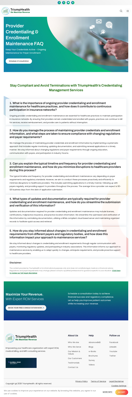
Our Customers (75, 358)
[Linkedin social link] (72, 2)
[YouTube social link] (68, 2)
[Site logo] (16, 11)
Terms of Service (98, 381)
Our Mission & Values (74, 352)
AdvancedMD (95, 342)
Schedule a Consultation (19, 61)
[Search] (121, 11)
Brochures (93, 355)
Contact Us (73, 367)
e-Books (92, 351)
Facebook (113, 342)
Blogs (91, 347)
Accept (121, 392)
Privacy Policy (82, 381)
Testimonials (73, 362)
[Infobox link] (66, 11)
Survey (92, 360)
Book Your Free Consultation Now (25, 308)
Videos (92, 364)
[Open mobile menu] (128, 11)
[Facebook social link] (59, 2)
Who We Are (73, 342)
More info (108, 392)
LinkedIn (113, 347)
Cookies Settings (118, 385)
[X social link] (63, 2)
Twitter (112, 355)
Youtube (113, 351)
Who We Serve (74, 347)
